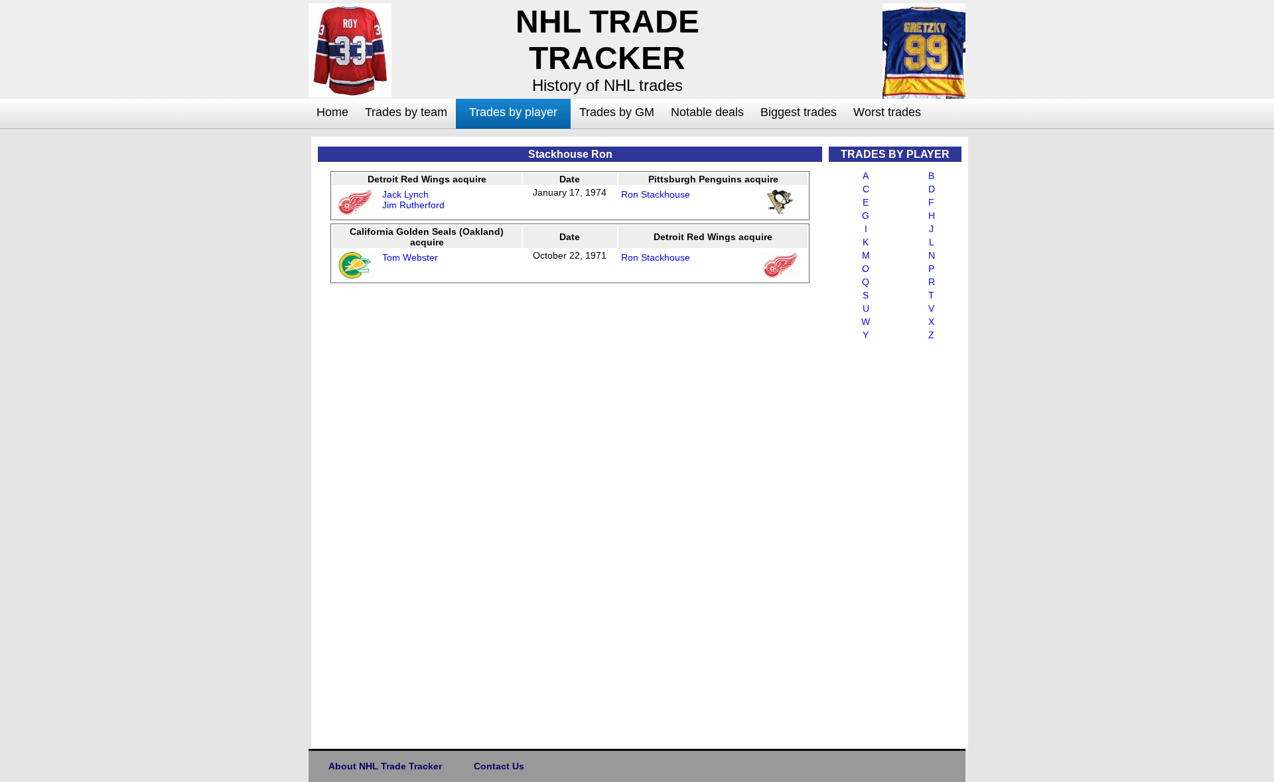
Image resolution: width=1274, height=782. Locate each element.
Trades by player (513, 112)
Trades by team (406, 112)
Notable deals (707, 112)
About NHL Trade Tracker (385, 766)
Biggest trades (798, 112)
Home (332, 112)
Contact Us (499, 766)
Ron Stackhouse (655, 194)
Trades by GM (616, 112)
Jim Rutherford (413, 205)
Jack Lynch (405, 194)
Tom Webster (410, 257)
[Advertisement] (255, 336)
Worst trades (887, 112)
